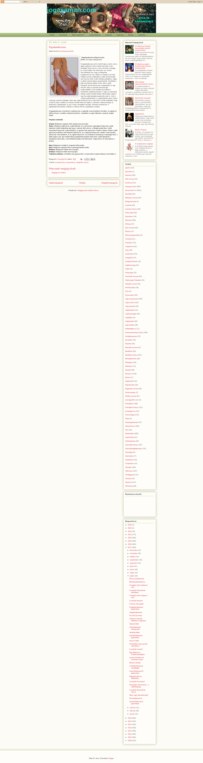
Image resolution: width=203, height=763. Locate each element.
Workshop (129, 486)
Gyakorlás (129, 254)
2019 (130, 541)
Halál (127, 269)
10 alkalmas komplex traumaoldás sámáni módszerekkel (143, 48)
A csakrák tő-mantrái (137, 681)
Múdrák (128, 370)
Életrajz (130, 35)
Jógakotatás (129, 310)
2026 (130, 525)
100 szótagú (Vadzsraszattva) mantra (144, 83)
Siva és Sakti (134, 641)
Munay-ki (128, 374)
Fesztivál (128, 239)
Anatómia (128, 183)
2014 (130, 724)
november (134, 553)
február (133, 711)
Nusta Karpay (130, 392)
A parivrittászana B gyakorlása (136, 672)
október (133, 557)
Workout (128, 482)
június (132, 569)
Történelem (129, 463)
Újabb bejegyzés (56, 183)
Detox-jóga (129, 213)
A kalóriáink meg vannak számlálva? (138, 645)
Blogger (111, 758)
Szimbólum (129, 460)
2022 (130, 531)
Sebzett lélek (134, 624)
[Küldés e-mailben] (85, 159)
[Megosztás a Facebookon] (92, 159)
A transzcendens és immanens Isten (136, 658)
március (133, 707)
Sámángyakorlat (131, 422)
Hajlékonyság (130, 265)
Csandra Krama (131, 209)
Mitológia (128, 362)
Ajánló (127, 168)
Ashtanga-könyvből (66, 51)
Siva (126, 430)
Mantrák (128, 344)
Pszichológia (130, 415)
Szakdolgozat (130, 441)
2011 (130, 734)
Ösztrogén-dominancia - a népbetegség (139, 686)
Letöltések (141, 35)
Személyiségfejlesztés (133, 448)
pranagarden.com (132, 400)
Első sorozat (129, 228)
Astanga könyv (60, 162)
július (132, 566)
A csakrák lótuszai (136, 601)
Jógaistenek (139, 114)
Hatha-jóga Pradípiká (133, 280)
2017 (130, 547)
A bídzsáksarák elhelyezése (135, 628)
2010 (130, 737)
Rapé (127, 418)
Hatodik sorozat (131, 284)
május (132, 573)
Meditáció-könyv (131, 355)
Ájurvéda (128, 171)
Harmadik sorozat (131, 276)
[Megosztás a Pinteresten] (94, 159)
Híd (126, 291)
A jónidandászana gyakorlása (135, 636)
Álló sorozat (129, 179)
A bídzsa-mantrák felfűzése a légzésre (137, 620)
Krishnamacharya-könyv (134, 332)
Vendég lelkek (134, 632)
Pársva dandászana (136, 579)
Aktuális (128, 175)
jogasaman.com (71, 10)
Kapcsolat (120, 35)
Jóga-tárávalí (130, 306)
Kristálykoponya (131, 336)
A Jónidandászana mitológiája (136, 667)
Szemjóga (129, 452)
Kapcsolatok (129, 325)
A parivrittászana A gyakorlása (136, 702)
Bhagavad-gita (130, 201)
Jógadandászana (135, 612)
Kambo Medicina (95, 35)
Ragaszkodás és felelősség (135, 677)
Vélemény (129, 471)
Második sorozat (131, 347)
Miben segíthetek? (78, 35)
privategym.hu (130, 411)
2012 (130, 731)
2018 (130, 544)
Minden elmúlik (135, 663)
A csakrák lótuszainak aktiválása (137, 591)
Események (63, 35)
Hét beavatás (130, 287)
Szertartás (129, 456)
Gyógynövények (131, 261)
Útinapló (128, 467)
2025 (130, 528)
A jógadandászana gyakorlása (136, 608)
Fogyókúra (129, 246)
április (132, 576)
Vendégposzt (130, 475)
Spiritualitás (129, 433)
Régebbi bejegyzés (110, 183)
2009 (130, 740)
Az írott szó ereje (135, 615)
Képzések (108, 35)
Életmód (128, 220)
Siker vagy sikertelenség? (138, 695)
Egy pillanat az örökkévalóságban (137, 653)
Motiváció (128, 366)
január (132, 714)
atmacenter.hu (71, 162)
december (134, 550)
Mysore (128, 377)
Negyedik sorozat (82, 162)
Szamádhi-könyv (131, 445)
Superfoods (129, 437)
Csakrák (128, 205)
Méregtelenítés (130, 359)
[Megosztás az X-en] (90, 159)
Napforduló (129, 381)
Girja (127, 250)
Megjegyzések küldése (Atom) (88, 190)
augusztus (134, 563)
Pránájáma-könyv (131, 407)
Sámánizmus (130, 426)
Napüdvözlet (130, 385)
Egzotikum (129, 216)
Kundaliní (128, 340)
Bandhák (128, 194)
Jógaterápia (129, 321)
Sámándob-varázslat (142, 98)
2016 (130, 718)
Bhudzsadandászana (137, 582)
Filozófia (128, 243)
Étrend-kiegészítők (132, 235)
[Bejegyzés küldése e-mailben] (81, 159)
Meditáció (128, 351)
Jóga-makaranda (131, 299)
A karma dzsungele (136, 604)
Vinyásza (128, 478)
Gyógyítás (129, 258)
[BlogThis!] (87, 159)
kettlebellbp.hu (130, 329)
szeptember (134, 560)
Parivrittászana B (135, 698)
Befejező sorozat (131, 198)
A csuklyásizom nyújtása (144, 144)
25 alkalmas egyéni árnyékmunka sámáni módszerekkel (143, 66)
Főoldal (51, 35)
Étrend (127, 231)
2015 (130, 721)
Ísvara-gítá (129, 295)
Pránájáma (129, 404)
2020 (130, 538)
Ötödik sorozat (130, 396)
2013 (130, 728)
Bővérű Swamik (140, 130)
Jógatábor (129, 317)
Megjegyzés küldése (59, 173)
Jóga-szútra (129, 302)
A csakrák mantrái (136, 649)
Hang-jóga (129, 272)
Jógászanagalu (131, 314)
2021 (130, 534)
